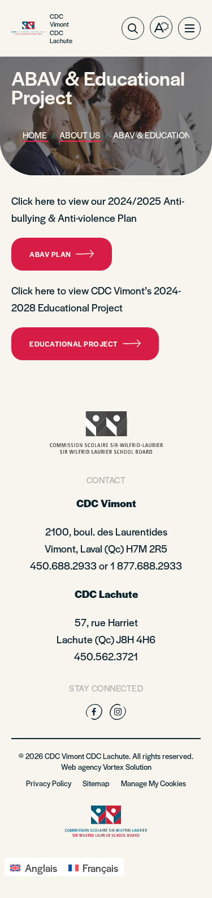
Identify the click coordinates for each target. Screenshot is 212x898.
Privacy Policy (48, 783)
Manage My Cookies (153, 783)
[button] (189, 28)
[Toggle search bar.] (133, 28)
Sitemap (96, 783)
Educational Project (73, 344)
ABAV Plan (50, 254)
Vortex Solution (127, 766)
